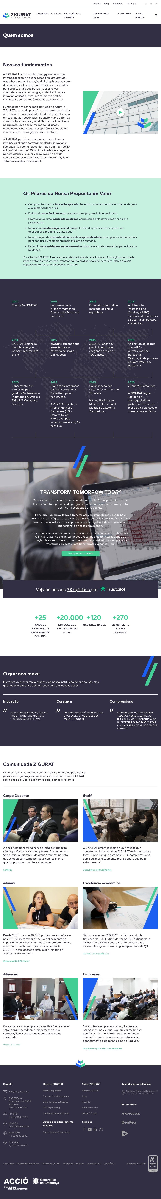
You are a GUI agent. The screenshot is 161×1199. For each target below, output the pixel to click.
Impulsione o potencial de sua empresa (102, 1048)
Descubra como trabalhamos (97, 870)
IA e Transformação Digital (56, 1113)
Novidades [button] (125, 13)
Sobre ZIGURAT (89, 1113)
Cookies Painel (94, 1163)
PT (156, 4)
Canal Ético (109, 1163)
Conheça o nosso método (80, 553)
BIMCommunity (90, 1107)
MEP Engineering (51, 1107)
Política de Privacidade (28, 1163)
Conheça (7, 870)
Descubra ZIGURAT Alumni (16, 961)
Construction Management (56, 1096)
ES (145, 4)
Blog (106, 3)
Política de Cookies (51, 1163)
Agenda (86, 1102)
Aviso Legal (8, 1163)
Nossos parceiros (11, 1044)
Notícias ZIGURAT (90, 1090)
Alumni (97, 3)
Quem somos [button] (139, 15)
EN (151, 4)
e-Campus (132, 3)
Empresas (118, 3)
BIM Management (52, 1090)
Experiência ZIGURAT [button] (72, 15)
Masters (42, 13)
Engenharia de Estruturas (55, 1102)
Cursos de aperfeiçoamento (56, 1132)
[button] (156, 15)
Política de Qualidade (73, 1163)
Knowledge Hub (101, 15)
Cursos (56, 13)
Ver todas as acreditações (96, 953)
